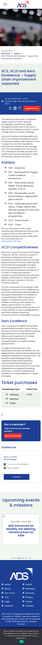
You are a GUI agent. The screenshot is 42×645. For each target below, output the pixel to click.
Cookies (29, 605)
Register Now (32, 108)
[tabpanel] (21, 529)
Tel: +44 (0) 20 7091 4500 (17, 464)
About (7, 588)
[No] (39, 636)
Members (30, 588)
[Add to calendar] (19, 108)
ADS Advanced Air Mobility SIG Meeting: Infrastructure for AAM (21, 530)
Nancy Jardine (13, 468)
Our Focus (9, 593)
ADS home (5, 53)
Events (17, 53)
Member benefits (13, 435)
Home (7, 584)
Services (29, 593)
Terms (28, 601)
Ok (22, 641)
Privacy (29, 597)
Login (7, 601)
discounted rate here (11, 241)
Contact (17, 477)
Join (6, 597)
